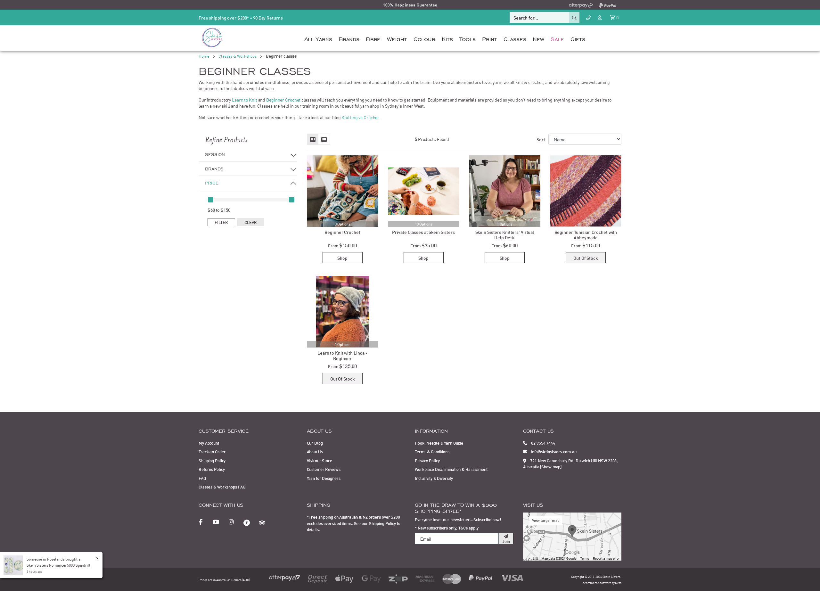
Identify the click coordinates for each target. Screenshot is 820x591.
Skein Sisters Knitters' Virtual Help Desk (504, 234)
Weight (397, 38)
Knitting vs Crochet (360, 117)
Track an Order (212, 451)
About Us (315, 451)
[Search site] (574, 17)
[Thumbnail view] (313, 139)
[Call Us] (588, 17)
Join (506, 541)
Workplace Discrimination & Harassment (451, 469)
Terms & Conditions (432, 451)
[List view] (324, 139)
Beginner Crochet (283, 99)
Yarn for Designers (323, 478)
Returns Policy (212, 469)
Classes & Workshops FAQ (222, 486)
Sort (541, 139)
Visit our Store (319, 460)
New (539, 38)
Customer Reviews (323, 469)
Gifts (577, 38)
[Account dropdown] (600, 17)
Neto (618, 582)
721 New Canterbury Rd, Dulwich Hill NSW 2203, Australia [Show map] (570, 463)
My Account (209, 443)
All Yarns (318, 38)
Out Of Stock (585, 258)
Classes (515, 38)
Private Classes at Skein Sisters (423, 232)
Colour (424, 38)
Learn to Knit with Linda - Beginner (342, 355)
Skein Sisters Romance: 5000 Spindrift (58, 565)
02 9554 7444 (542, 443)
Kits (447, 38)
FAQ (202, 478)
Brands (349, 38)
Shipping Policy (212, 460)
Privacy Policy (427, 460)
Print (489, 38)
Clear (250, 222)
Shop (342, 258)
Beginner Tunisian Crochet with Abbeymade (585, 234)
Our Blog (315, 443)
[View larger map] (572, 536)
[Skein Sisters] (212, 37)
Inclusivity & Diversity (434, 478)
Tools (467, 38)
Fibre (373, 38)
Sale (557, 38)
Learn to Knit (244, 99)
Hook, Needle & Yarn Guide (439, 443)
